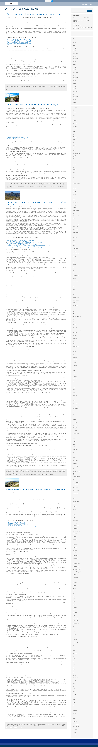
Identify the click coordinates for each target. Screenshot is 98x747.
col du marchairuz (76, 229)
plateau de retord (75, 488)
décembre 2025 (75, 53)
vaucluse (74, 689)
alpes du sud (75, 125)
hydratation (41, 86)
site (73, 626)
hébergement (75, 337)
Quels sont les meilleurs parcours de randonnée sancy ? (16, 523)
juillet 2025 (74, 61)
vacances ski (75, 678)
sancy (30, 725)
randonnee (43, 474)
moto (73, 436)
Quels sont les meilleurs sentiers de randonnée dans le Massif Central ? (19, 239)
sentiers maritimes (76, 623)
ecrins (74, 259)
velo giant (74, 694)
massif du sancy (21, 724)
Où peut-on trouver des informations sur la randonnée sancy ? (17, 522)
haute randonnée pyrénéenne (77, 330)
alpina (74, 131)
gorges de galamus (76, 297)
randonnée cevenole (76, 555)
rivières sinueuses (35, 473)
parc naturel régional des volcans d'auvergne (43, 724)
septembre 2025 (75, 58)
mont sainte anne (75, 425)
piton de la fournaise (76, 482)
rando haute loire (75, 528)
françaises (74, 278)
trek (73, 667)
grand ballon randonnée (77, 316)
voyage (74, 718)
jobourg (74, 352)
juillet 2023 (74, 99)
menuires (74, 412)
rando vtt (74, 549)
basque (74, 161)
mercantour (74, 416)
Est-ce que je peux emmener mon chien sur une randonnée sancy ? (18, 528)
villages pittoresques (13, 474)
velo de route (75, 693)
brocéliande (75, 188)
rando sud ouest (75, 544)
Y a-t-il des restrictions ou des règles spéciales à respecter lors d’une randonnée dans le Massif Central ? (24, 247)
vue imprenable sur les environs (55, 725)
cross (73, 242)
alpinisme (74, 132)
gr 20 (73, 308)
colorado (74, 231)
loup (73, 386)
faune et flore (25, 471)
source (74, 650)
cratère (60, 183)
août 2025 (74, 59)
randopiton (74, 585)
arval (73, 142)
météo (61, 86)
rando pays (74, 537)
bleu (73, 178)
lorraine (74, 382)
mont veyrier (75, 430)
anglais (74, 136)
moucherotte (75, 438)
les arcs (74, 373)
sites (73, 628)
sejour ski (74, 613)
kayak (73, 356)
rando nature (75, 536)
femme (74, 270)
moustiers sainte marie (76, 439)
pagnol (74, 457)
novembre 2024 (75, 74)
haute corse (75, 324)
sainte (74, 601)
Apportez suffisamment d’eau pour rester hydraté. (15, 132)
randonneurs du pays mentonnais (78, 583)
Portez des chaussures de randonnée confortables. (15, 131)
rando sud (74, 542)
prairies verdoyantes (54, 184)
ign (73, 349)
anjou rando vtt (75, 137)
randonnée (11, 87)
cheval (74, 218)
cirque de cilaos (75, 223)
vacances (74, 675)
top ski (74, 664)
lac (62, 87)
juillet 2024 (74, 80)
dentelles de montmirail (76, 253)
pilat (73, 479)
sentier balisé (31, 87)
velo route (74, 696)
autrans (74, 147)
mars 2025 (74, 67)
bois (73, 181)
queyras (74, 514)
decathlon (74, 251)
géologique (29, 184)
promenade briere (76, 501)
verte (73, 708)
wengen (74, 735)
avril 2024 (74, 85)
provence (74, 504)
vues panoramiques (56, 87)
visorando (74, 713)
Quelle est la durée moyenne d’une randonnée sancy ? (16, 525)
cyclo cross (74, 246)
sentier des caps (75, 618)
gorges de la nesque (76, 300)
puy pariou (60, 184)
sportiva (74, 655)
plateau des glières (76, 490)
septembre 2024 (75, 77)
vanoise (74, 688)
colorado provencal (76, 232)
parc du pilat (75, 463)
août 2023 (74, 97)
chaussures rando (76, 216)
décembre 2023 (75, 91)
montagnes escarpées (50, 471)
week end (74, 734)
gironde (74, 289)
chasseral (74, 213)
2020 (73, 110)
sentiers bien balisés (42, 473)
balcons (74, 156)
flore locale (36, 86)
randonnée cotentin (76, 560)
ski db (74, 632)
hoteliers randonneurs (76, 348)
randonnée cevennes (76, 553)
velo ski (74, 697)
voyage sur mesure (76, 724)
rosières (74, 596)
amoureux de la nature (26, 183)
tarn (73, 661)
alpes (73, 121)
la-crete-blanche (10, 183)
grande (74, 319)
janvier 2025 (75, 70)
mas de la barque (75, 403)
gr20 (73, 311)
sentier (74, 617)
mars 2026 (74, 48)
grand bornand (75, 318)
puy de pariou (62, 186)
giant (73, 286)
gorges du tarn (75, 303)
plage (73, 485)
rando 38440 (75, 515)
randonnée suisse (75, 574)
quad (73, 512)
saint (73, 599)
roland (74, 593)
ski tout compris (75, 642)
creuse (74, 240)
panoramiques (36, 184)
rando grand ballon (76, 525)
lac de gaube (75, 365)
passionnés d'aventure (43, 184)
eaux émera (45, 722)
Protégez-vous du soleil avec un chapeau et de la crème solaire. (17, 135)
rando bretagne (75, 520)
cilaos (73, 221)
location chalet (75, 378)
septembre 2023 (75, 96)
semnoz (74, 615)
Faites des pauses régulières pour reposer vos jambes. (16, 136)
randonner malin (75, 579)
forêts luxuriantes (50, 722)
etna (73, 267)
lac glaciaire (58, 86)
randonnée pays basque (77, 571)
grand (73, 313)
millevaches (74, 419)
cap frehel (74, 194)
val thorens (74, 680)
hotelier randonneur (76, 346)
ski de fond (74, 634)
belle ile (74, 166)
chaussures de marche (76, 215)
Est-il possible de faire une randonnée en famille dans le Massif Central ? (19, 243)
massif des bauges (76, 406)
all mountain (75, 120)
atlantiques (74, 145)
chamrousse (75, 208)
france (29, 471)
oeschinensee (75, 455)
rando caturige (75, 523)
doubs (74, 257)
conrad (74, 234)
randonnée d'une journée (23, 473)
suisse (74, 658)
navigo (74, 446)
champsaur (74, 207)
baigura (74, 150)
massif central (33, 471)
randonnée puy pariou (9, 186)
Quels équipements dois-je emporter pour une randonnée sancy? (18, 530)
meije (73, 411)
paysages (48, 184)
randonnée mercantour (76, 569)
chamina (74, 204)
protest (74, 503)
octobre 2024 (75, 75)
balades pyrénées (75, 155)
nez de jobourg (75, 449)
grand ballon (75, 314)
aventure (35, 183)
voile (73, 715)
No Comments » (9, 187)
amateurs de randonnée (26, 470)
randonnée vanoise (76, 575)
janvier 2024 (75, 89)
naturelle (74, 444)
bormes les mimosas (76, 183)
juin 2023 (74, 100)
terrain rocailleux (36, 87)
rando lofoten (75, 530)
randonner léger (75, 577)
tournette (74, 666)
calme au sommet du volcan (47, 183)
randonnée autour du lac (17, 87)
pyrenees (74, 511)
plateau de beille (75, 487)
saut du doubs (75, 607)
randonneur (74, 580)
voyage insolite (75, 719)
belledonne (74, 169)
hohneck (74, 340)
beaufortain (74, 164)
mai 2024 (74, 83)
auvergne (32, 183)
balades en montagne (76, 153)
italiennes (74, 351)
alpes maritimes (75, 128)
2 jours (74, 109)
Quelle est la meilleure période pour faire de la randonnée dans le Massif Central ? (20, 240)
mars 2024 (74, 86)
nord (73, 452)
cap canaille (74, 193)
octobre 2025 (75, 56)
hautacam (74, 322)
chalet (74, 200)
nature (32, 184)
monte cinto (75, 435)
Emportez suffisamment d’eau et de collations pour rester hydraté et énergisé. (20, 41)
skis (73, 647)
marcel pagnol (75, 395)
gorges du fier (75, 302)
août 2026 (74, 40)
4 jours (74, 115)
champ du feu (75, 205)
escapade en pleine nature (18, 86)
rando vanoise (75, 547)
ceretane (74, 199)
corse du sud (75, 237)
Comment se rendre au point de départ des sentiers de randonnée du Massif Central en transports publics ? (25, 246)
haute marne (75, 327)
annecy (74, 139)
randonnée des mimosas (77, 561)
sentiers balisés (34, 725)
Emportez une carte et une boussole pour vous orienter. (16, 134)
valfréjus (74, 683)
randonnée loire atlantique (77, 568)
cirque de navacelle (76, 224)
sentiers (42, 186)
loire (73, 381)
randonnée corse (75, 558)
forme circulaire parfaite (58, 722)
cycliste (74, 245)
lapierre (74, 370)
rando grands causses (76, 526)
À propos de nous (85, 4)
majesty (74, 392)
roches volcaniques (37, 186)
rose (73, 594)
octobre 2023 (75, 94)
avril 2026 (74, 47)
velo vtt (74, 699)
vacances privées (75, 677)
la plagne (74, 360)
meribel (74, 417)
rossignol (74, 598)
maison (74, 390)
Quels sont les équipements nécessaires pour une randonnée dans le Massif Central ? (21, 241)
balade (64, 725)
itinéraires (64, 722)
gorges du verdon (75, 305)
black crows (74, 175)
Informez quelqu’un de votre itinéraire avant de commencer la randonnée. (19, 43)
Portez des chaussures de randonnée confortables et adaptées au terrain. (19, 40)
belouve (74, 172)
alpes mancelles (75, 126)
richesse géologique (30, 186)
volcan (48, 186)
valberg (74, 681)
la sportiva (74, 362)
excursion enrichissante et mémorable (15, 184)
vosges (74, 716)
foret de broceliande (76, 275)
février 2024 (74, 88)
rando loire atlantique (76, 531)
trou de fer (74, 670)
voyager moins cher (76, 726)
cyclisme (74, 243)
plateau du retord (75, 493)
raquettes (74, 588)
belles (74, 170)
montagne (39, 474)
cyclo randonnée (75, 248)
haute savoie (75, 332)
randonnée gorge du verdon (77, 564)
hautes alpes (75, 335)
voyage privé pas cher (76, 723)
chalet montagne (75, 202)
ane (73, 134)
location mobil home (76, 379)
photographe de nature (76, 476)
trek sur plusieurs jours (59, 473)
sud (73, 656)
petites (74, 474)
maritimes (74, 398)
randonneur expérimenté (25, 725)
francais (74, 276)
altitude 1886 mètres (27, 722)
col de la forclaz (75, 226)
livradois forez (75, 376)
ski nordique (75, 640)
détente (12, 86)
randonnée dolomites (76, 563)
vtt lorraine (74, 732)
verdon (74, 705)
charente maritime (76, 210)
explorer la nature (19, 471)
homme (74, 343)
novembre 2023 (75, 93)
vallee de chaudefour (76, 685)
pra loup (74, 498)
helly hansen (75, 338)
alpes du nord (75, 123)
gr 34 (73, 310)
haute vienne (75, 333)
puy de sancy (8, 725)
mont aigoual (75, 420)
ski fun (74, 637)
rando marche (75, 533)
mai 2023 (74, 102)
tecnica (74, 662)
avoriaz (74, 148)
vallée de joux (75, 686)
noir (73, 450)
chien (73, 219)
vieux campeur (75, 710)
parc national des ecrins (76, 465)
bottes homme (75, 185)
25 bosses (74, 112)
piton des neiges (75, 484)
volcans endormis (49, 87)
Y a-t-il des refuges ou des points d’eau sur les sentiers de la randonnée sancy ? (20, 527)
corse (73, 235)
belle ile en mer (75, 167)
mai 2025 (74, 64)
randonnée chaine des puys (77, 556)
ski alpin (74, 631)
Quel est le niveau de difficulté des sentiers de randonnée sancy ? (18, 524)
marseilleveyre (75, 401)
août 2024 (74, 78)
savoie (74, 609)
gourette (74, 306)
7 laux (74, 118)
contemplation (8, 86)
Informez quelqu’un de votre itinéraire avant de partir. (16, 138)
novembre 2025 (75, 55)
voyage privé (75, 721)
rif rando (74, 590)
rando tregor (75, 545)
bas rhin (74, 159)
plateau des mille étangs (77, 492)
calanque (74, 191)
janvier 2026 (75, 51)
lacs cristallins (11, 724)
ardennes (74, 140)
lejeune (74, 371)
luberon (74, 387)
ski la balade (75, 639)
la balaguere (75, 359)
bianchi (74, 174)
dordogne (74, 256)
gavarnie (74, 284)
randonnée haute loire (76, 566)
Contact (90, 4)
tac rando (74, 659)
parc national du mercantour (77, 466)
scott (73, 610)
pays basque (75, 473)
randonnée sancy (17, 725)
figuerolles (74, 273)
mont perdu (75, 424)
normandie (74, 454)
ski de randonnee (75, 636)
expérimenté (25, 184)
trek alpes (74, 669)
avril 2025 (74, 66)
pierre (74, 477)
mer (73, 414)
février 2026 (74, 50)
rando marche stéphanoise (77, 534)
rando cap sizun (75, 522)
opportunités (59, 471)
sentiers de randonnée (50, 473)
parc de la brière (75, 460)
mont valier (74, 428)
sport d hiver (75, 653)
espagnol (74, 264)
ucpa (73, 672)
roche (73, 591)
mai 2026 (74, 45)
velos (73, 700)
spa (73, 651)
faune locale (32, 86)
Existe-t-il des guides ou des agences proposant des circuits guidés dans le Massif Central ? (22, 244)
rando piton (75, 539)
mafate (74, 389)
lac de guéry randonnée (51, 86)
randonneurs (15, 186)
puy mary (74, 509)
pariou (59, 186)
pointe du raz (75, 496)
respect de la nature (25, 87)
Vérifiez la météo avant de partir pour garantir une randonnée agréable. (19, 39)
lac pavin (7, 724)
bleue (73, 180)
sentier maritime (75, 620)
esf (73, 262)
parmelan (74, 469)
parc (73, 458)
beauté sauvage (45, 470)
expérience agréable (26, 86)
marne (74, 400)
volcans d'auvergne (43, 87)
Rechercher (73, 8)
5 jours (74, 117)
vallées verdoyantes (40, 725)
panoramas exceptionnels (31, 724)
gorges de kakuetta (76, 299)
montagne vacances (76, 433)
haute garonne (75, 325)
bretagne (74, 186)
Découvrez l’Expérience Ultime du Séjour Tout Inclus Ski (82, 25)
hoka (73, 341)
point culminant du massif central (60, 724)
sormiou (74, 648)
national (74, 443)
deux (73, 254)
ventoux (74, 702)
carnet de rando (75, 197)
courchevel (74, 238)
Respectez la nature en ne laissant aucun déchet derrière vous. (17, 42)
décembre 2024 (75, 72)
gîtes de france (75, 291)
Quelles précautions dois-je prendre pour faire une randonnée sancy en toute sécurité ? (21, 526)
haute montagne (75, 329)
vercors (74, 704)
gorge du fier (75, 295)
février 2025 (74, 69)
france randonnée (75, 281)
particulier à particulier (76, 471)
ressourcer (30, 473)
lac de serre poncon (76, 367)
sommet (45, 186)
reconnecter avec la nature (22, 186)
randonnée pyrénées (76, 572)
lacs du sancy (16, 724)
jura (73, 354)
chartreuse (74, 212)
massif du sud (75, 409)
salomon (74, 604)
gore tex (74, 294)
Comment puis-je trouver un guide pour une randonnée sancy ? (17, 529)
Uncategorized (75, 674)
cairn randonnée (75, 189)
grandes (74, 321)
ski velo (74, 643)
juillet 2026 (74, 42)
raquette (74, 587)
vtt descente (75, 729)
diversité (13, 471)
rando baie (74, 517)
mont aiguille (75, 422)
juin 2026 (74, 44)
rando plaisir (75, 541)
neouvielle (74, 447)
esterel (74, 265)
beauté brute (40, 183)
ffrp (73, 272)
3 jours (74, 113)
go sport (74, 292)
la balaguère (75, 357)
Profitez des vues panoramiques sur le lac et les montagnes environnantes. (19, 44)
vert (73, 707)
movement (74, 441)
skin (73, 645)
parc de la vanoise (76, 462)
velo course (74, 691)
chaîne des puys (55, 183)
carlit (73, 196)
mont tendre (75, 427)
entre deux (74, 261)
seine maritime (75, 612)
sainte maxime (75, 602)
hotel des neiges (75, 344)
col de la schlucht (75, 227)
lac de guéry (45, 86)
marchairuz (74, 397)
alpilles (74, 129)
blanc (73, 177)
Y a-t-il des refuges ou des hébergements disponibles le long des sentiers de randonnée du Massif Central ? (25, 242)
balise (74, 158)
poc (73, 495)
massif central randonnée (40, 471)
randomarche (75, 550)
